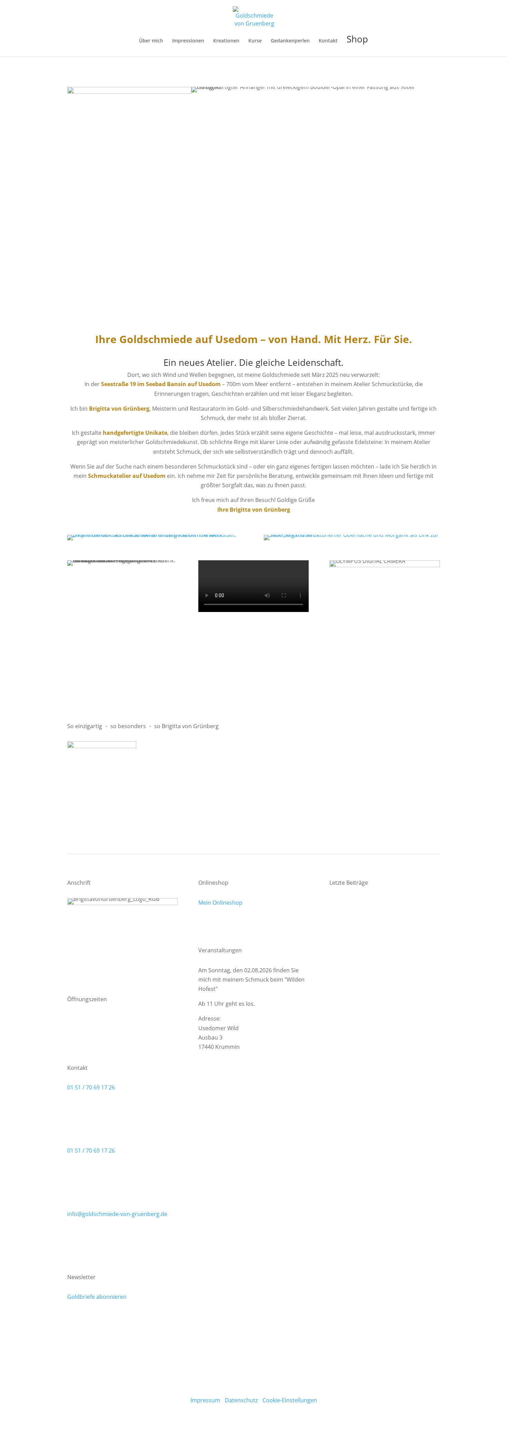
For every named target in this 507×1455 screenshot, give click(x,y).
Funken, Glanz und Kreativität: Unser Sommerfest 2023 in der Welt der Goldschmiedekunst (376, 1044)
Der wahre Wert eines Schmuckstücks (378, 902)
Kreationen (226, 41)
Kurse (255, 41)
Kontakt (328, 41)
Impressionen (188, 41)
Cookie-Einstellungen (289, 1400)
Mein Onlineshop (220, 902)
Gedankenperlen (290, 41)
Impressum (205, 1400)
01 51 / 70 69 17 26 (91, 1087)
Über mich (151, 41)
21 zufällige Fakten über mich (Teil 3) (375, 979)
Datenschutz (241, 1400)
